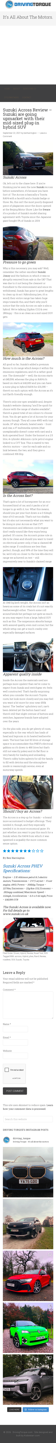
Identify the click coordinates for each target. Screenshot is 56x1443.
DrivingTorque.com (23, 1432)
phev (31, 956)
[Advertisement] (28, 55)
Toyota (26, 960)
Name (7, 1024)
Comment (9, 989)
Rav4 (36, 956)
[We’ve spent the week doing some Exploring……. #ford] (28, 1224)
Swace (46, 209)
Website (7, 1050)
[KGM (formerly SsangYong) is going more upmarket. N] (28, 1379)
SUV (46, 953)
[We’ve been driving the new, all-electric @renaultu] (28, 1328)
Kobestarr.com (32, 1435)
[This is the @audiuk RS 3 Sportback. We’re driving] (28, 1276)
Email (7, 1037)
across (18, 956)
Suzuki (40, 187)
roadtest (6, 960)
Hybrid (23, 953)
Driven (16, 953)
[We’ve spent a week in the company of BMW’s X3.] (28, 1172)
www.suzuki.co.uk (15, 914)
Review (30, 953)
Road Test (38, 953)
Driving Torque (28, 4)
